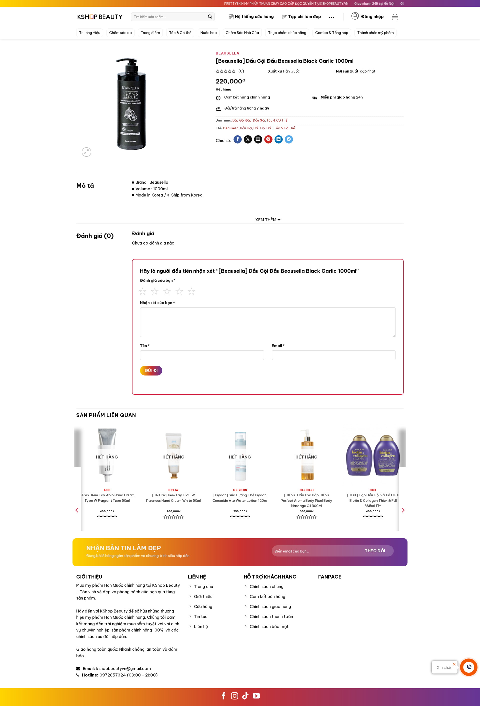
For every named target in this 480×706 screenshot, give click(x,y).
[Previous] (77, 520)
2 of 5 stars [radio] (155, 291)
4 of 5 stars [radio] (179, 291)
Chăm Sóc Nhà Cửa (242, 32)
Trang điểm (150, 32)
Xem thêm (265, 219)
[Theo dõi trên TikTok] (245, 696)
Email (278, 346)
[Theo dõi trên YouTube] (256, 696)
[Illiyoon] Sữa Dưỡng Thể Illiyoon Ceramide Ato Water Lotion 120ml (240, 498)
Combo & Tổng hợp (331, 32)
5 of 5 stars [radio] (191, 291)
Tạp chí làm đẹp (304, 16)
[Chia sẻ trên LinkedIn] (278, 139)
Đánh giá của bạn (158, 280)
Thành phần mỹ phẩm (375, 32)
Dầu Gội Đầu (242, 120)
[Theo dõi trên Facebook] (223, 696)
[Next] (402, 520)
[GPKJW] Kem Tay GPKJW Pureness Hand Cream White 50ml (173, 498)
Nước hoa (208, 32)
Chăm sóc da (120, 32)
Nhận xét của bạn (157, 302)
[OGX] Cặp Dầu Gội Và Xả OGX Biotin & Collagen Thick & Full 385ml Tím (373, 500)
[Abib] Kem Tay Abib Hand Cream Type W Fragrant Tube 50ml (107, 498)
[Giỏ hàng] (396, 16)
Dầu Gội (259, 120)
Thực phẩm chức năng (287, 32)
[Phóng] (87, 152)
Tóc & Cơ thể (180, 32)
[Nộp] (210, 16)
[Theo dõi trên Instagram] (234, 696)
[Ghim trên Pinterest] (268, 139)
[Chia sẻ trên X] (248, 139)
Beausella (230, 128)
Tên (145, 346)
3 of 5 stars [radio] (167, 291)
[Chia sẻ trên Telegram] (289, 139)
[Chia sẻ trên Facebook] (238, 139)
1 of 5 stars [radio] (143, 291)
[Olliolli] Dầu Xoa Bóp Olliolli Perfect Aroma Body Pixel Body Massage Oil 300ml (306, 500)
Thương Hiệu (89, 32)
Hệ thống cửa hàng (254, 16)
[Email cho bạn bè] (258, 139)
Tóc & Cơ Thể (277, 120)
